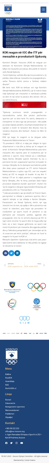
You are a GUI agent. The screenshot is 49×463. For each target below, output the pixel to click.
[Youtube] (21, 443)
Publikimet (9, 414)
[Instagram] (16, 443)
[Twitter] (11, 443)
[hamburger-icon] (43, 10)
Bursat (8, 400)
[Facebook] (6, 443)
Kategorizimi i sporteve (15, 407)
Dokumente (10, 403)
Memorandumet (12, 410)
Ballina (8, 374)
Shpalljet (9, 417)
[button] (5, 253)
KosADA (8, 378)
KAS (7, 385)
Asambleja (9, 381)
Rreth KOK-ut (10, 388)
